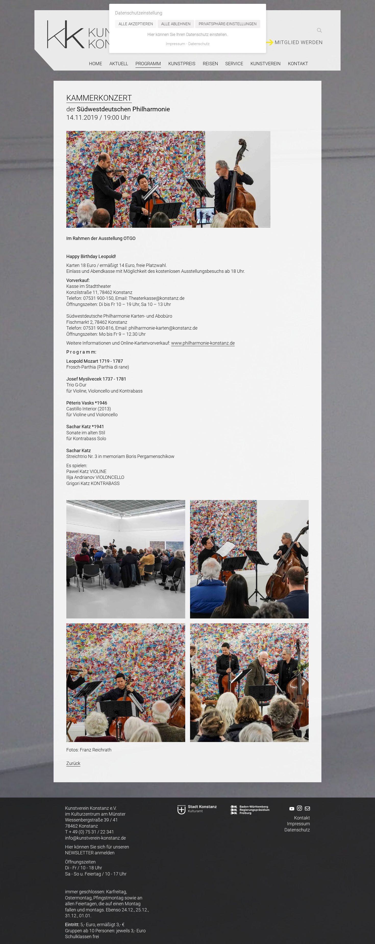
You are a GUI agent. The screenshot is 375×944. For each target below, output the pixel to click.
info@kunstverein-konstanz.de (95, 838)
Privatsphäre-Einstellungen (228, 24)
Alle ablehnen (176, 24)
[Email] (306, 812)
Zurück (73, 763)
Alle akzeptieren (136, 24)
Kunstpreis (181, 63)
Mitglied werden (299, 42)
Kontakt (298, 63)
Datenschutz (297, 829)
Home (95, 63)
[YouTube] (291, 812)
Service (234, 63)
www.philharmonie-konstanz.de (203, 343)
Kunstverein (266, 63)
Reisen (210, 63)
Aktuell (118, 63)
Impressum (298, 823)
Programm (148, 63)
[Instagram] (298, 812)
